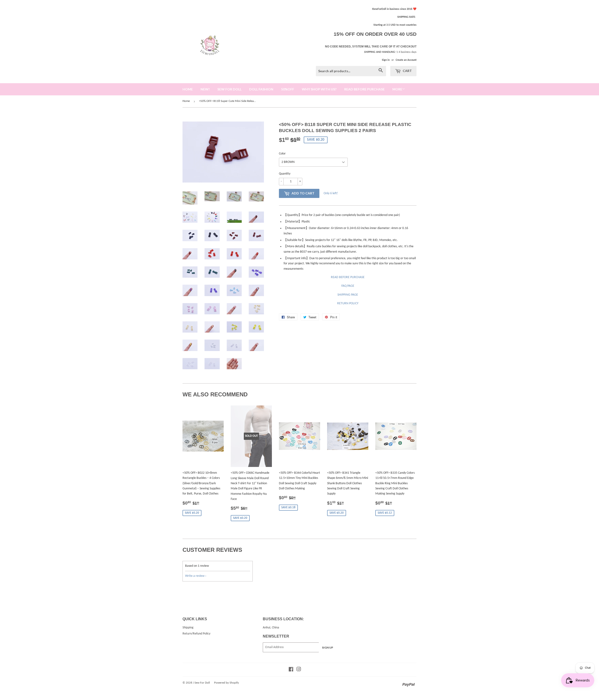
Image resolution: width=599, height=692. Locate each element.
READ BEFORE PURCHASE (348, 277)
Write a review (195, 576)
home (188, 89)
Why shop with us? (319, 89)
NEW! (205, 89)
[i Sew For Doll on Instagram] (298, 670)
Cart (407, 71)
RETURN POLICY (347, 303)
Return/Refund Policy (196, 633)
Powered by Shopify (226, 682)
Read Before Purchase (364, 89)
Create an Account (406, 60)
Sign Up (327, 647)
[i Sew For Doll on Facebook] (291, 670)
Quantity (284, 174)
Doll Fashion (261, 89)
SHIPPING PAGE (347, 295)
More (397, 89)
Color (282, 153)
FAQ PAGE (347, 286)
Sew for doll (229, 89)
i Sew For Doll (201, 682)
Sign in (386, 60)
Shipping (188, 627)
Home (186, 101)
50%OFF (287, 89)
